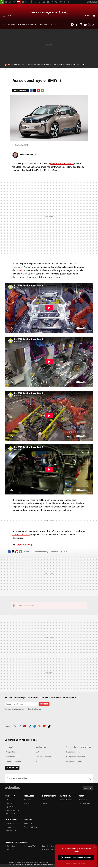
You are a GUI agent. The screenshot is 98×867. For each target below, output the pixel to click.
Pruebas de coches (74, 752)
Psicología (17, 64)
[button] (28, 154)
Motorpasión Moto (85, 803)
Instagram (80, 24)
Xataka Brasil (9, 849)
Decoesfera (9, 827)
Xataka (7, 800)
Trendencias (9, 823)
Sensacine (45, 800)
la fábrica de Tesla (21, 534)
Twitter (89, 24)
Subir (86, 788)
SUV (37, 752)
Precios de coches (43, 757)
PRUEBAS (11, 25)
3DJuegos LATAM (30, 846)
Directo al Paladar (66, 800)
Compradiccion (10, 830)
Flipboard (38, 90)
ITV (60, 64)
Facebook (76, 24)
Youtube (85, 24)
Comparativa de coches (75, 757)
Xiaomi (67, 64)
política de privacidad (34, 709)
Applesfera (9, 807)
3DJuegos (27, 800)
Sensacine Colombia (49, 849)
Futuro (65, 552)
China (54, 64)
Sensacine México (48, 846)
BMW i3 (19, 270)
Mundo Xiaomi (10, 814)
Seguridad (36, 64)
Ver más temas (12, 768)
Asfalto (46, 64)
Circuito (82, 64)
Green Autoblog (24, 544)
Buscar (89, 778)
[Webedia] (12, 787)
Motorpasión (49, 12)
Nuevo (88, 16)
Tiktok (93, 24)
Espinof (44, 803)
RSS (39, 726)
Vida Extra (27, 803)
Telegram (72, 24)
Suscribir (44, 704)
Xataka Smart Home (12, 810)
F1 (56, 25)
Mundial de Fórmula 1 (75, 762)
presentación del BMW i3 (62, 163)
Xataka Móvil (9, 803)
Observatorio (45, 25)
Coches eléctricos (43, 747)
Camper (27, 64)
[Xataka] (2, 2)
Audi (74, 64)
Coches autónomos (13, 762)
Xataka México (10, 846)
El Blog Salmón (29, 823)
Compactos (10, 752)
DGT (9, 64)
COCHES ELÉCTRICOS (27, 25)
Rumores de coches (13, 757)
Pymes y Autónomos (31, 827)
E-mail (42, 90)
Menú (9, 16)
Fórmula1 (9, 747)
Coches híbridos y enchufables (46, 552)
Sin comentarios (21, 90)
